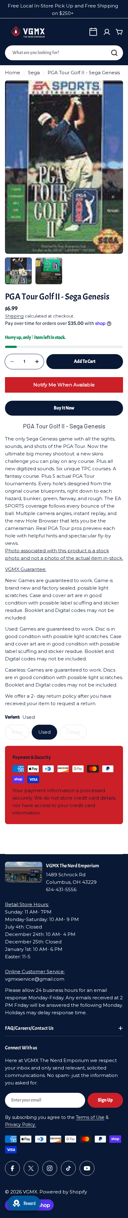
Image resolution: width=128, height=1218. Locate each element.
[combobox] (64, 52)
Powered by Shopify (63, 1192)
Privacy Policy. (20, 1124)
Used (44, 732)
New (20, 734)
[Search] (114, 53)
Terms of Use (90, 1117)
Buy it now (64, 408)
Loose (76, 734)
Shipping (14, 315)
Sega (34, 72)
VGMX (30, 1192)
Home (12, 72)
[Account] (107, 32)
